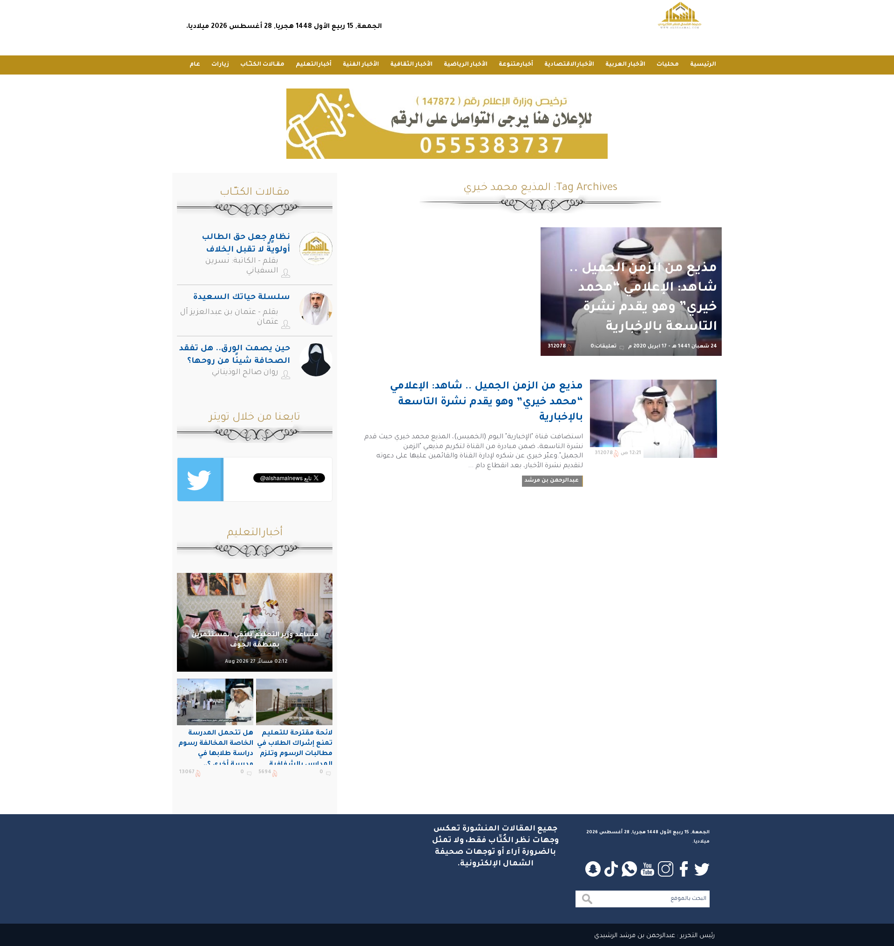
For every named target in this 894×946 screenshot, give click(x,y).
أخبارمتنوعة (516, 64)
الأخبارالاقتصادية (569, 64)
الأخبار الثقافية (411, 64)
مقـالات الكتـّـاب (262, 64)
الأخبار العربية (625, 64)
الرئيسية (703, 64)
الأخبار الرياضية (466, 64)
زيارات (220, 64)
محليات (668, 64)
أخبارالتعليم (314, 64)
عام (195, 64)
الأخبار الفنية (361, 64)
